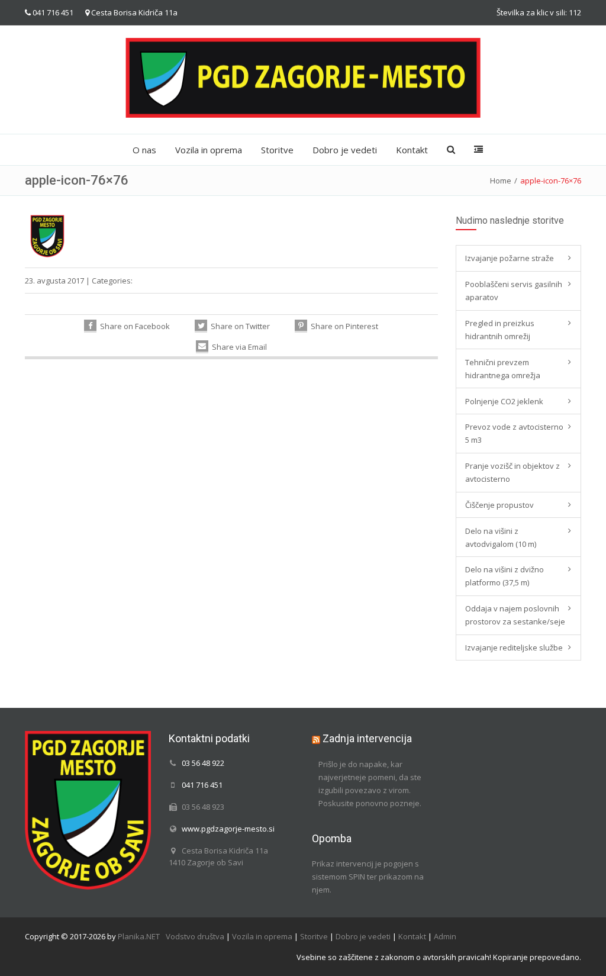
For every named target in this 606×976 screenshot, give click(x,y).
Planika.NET (139, 936)
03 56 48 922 (203, 763)
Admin (445, 936)
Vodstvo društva (195, 936)
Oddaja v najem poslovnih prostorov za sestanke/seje (515, 615)
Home (500, 180)
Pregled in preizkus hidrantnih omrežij (499, 330)
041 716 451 (53, 12)
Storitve (277, 150)
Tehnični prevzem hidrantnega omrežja (502, 369)
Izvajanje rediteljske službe (514, 647)
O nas (144, 150)
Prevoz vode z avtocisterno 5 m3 (514, 433)
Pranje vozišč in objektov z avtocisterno (512, 472)
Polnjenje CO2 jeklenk (504, 401)
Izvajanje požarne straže (509, 258)
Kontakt (412, 150)
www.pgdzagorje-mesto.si (228, 828)
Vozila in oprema (208, 150)
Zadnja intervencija (367, 738)
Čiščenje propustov (499, 505)
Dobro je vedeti (344, 150)
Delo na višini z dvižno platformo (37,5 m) (504, 576)
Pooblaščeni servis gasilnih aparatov (513, 290)
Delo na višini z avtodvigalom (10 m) (500, 537)
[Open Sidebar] (478, 149)
